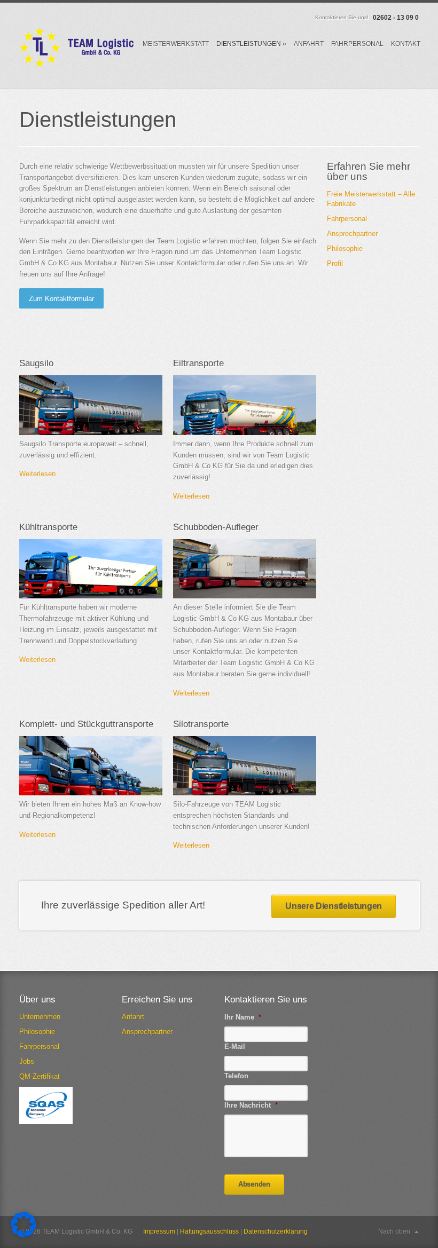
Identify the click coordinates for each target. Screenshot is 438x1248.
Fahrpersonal (357, 43)
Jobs (26, 1061)
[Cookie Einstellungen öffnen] (23, 1235)
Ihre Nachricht (251, 1105)
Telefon (236, 1076)
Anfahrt (309, 43)
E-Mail (234, 1046)
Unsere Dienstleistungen (333, 906)
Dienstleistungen (251, 43)
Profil (335, 263)
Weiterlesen (37, 474)
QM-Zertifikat (39, 1076)
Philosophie (345, 248)
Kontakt (405, 43)
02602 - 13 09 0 (396, 17)
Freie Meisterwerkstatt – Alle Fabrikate (371, 199)
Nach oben (394, 1231)
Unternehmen (39, 1017)
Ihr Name (242, 1017)
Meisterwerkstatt (176, 43)
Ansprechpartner (352, 234)
